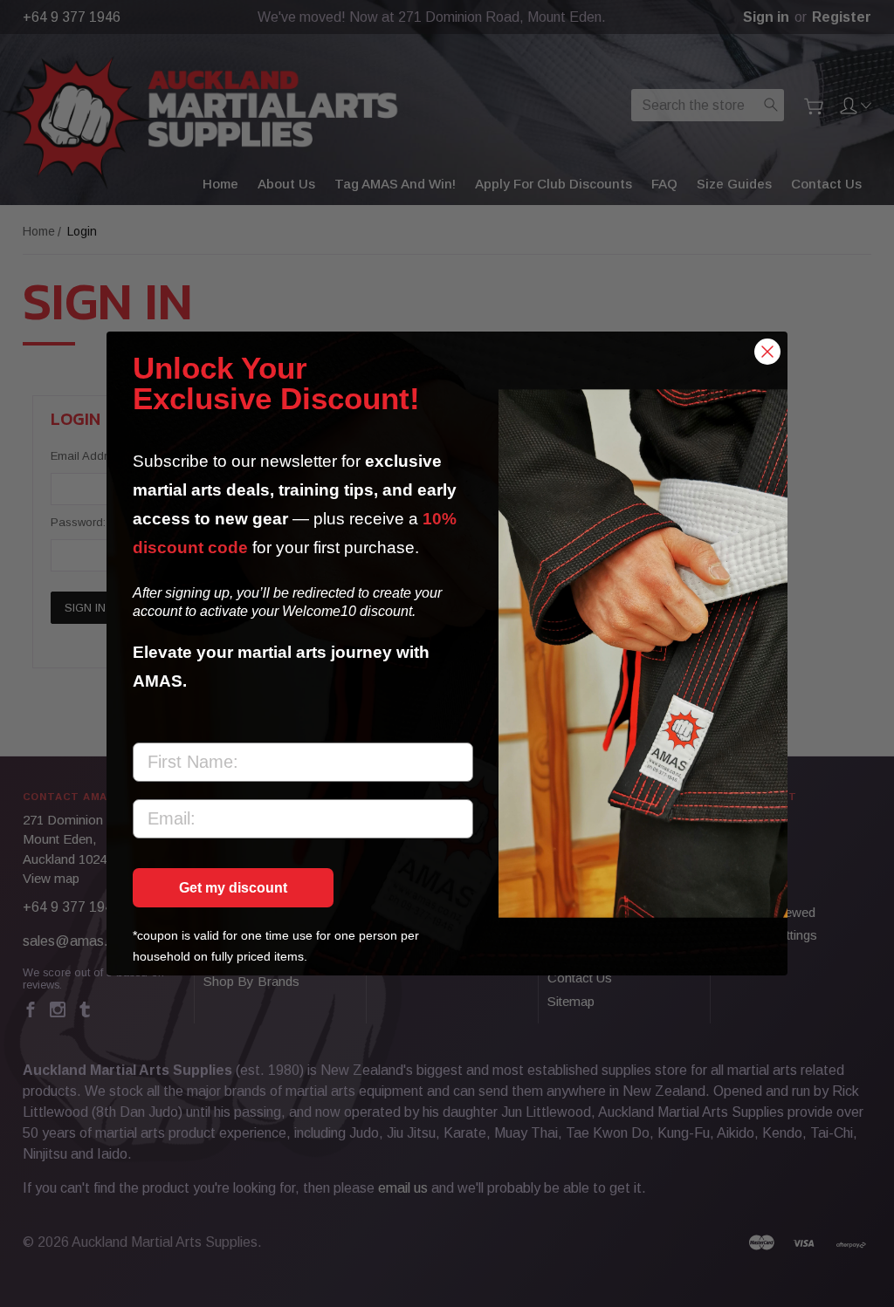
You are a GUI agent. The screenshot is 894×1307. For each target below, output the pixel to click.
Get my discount (233, 887)
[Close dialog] (767, 352)
